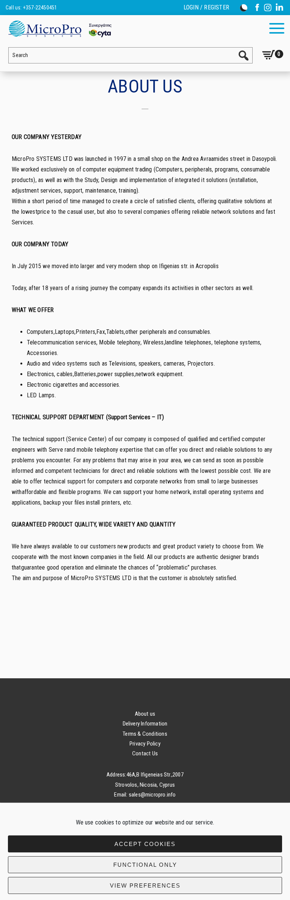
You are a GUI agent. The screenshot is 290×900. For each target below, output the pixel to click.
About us (145, 713)
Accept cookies (145, 844)
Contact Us (145, 753)
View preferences (145, 885)
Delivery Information (145, 723)
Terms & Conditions (145, 733)
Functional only (145, 864)
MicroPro (59, 28)
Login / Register (206, 8)
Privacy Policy (145, 743)
